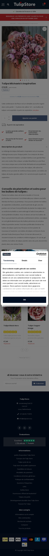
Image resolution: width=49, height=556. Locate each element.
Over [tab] (40, 260)
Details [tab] (24, 260)
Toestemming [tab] (8, 260)
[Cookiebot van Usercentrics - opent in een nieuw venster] (36, 254)
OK (24, 300)
